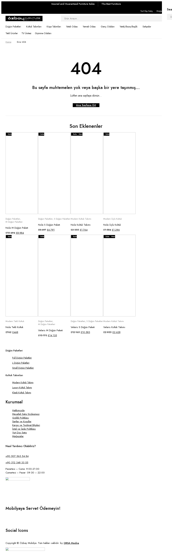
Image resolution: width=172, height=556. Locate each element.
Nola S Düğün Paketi (49, 225)
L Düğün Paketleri (20, 363)
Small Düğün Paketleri (23, 368)
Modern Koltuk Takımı (81, 218)
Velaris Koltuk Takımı (114, 327)
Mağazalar (161, 11)
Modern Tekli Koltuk (15, 321)
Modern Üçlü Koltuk (112, 218)
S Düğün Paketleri (62, 218)
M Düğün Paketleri (14, 221)
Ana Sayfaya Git (86, 105)
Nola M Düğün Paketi (17, 228)
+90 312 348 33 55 (17, 462)
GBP (7, 522)
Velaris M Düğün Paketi (50, 330)
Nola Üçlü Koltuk (112, 225)
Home (8, 42)
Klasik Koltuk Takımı (21, 392)
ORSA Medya (71, 543)
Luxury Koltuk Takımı (22, 387)
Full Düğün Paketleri (22, 357)
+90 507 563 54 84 (17, 456)
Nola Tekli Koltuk (14, 327)
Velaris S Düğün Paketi (83, 327)
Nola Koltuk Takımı (81, 225)
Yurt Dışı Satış (146, 11)
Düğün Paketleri (13, 218)
